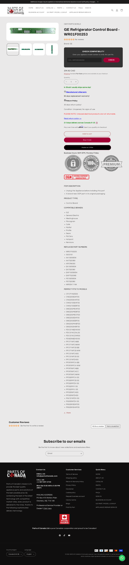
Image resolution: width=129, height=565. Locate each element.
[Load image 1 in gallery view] (13, 49)
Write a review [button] (98, 426)
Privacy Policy (71, 485)
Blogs (68, 503)
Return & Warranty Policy (75, 481)
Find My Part (70, 507)
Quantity (67, 77)
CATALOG (99, 481)
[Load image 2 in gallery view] (26, 49)
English (29, 554)
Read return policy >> (72, 118)
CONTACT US (100, 489)
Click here (47, 508)
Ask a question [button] (113, 426)
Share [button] (68, 413)
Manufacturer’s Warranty (76, 92)
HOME (98, 474)
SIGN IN (98, 496)
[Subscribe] (81, 453)
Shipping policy (71, 478)
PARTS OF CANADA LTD (76, 554)
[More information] (97, 123)
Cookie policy (70, 492)
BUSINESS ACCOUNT (103, 500)
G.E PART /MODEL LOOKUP (106, 503)
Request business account (75, 496)
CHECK (111, 60)
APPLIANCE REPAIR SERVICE (106, 507)
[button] (50, 8)
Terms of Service (72, 474)
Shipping (67, 73)
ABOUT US (100, 478)
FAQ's (98, 492)
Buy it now (87, 140)
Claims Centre (71, 500)
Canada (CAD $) (14, 554)
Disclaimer (70, 489)
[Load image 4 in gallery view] (52, 49)
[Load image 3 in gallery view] (39, 49)
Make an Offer (87, 147)
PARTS (98, 485)
